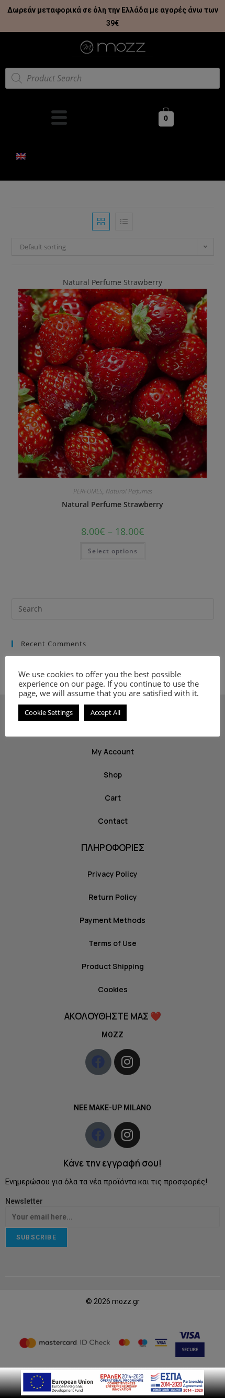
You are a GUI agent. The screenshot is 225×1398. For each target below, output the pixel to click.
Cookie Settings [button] (49, 712)
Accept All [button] (105, 712)
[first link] (112, 1382)
